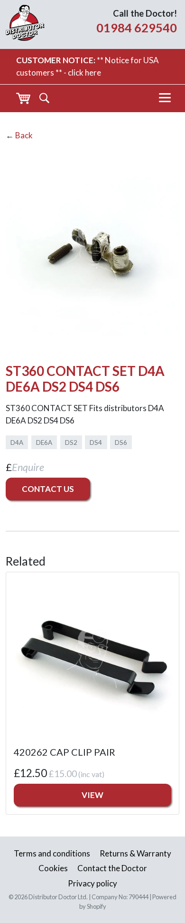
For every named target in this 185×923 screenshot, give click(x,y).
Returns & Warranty (135, 853)
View (92, 795)
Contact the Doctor (112, 868)
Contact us (48, 489)
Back (24, 135)
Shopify (96, 906)
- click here (82, 72)
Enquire (28, 467)
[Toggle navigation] (165, 98)
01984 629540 (136, 27)
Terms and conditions (52, 853)
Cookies (53, 868)
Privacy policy (92, 883)
